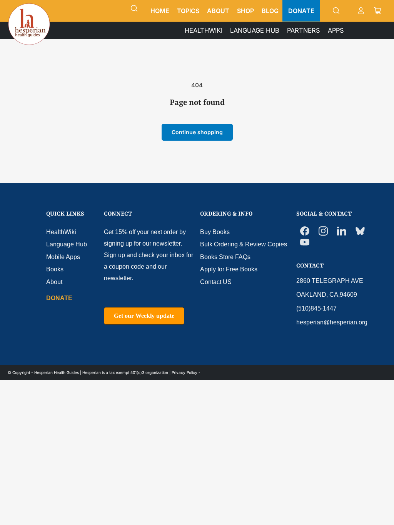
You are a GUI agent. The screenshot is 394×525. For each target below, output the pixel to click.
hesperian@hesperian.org (331, 322)
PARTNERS (303, 30)
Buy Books (215, 232)
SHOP (245, 11)
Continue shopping (197, 132)
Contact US (216, 282)
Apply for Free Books (228, 269)
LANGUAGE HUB (254, 30)
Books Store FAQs (225, 257)
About (54, 282)
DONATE (301, 11)
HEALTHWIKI (203, 30)
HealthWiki (61, 232)
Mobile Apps (63, 257)
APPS (336, 30)
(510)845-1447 (316, 308)
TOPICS (188, 11)
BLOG (270, 11)
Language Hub (66, 244)
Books (54, 269)
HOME (159, 11)
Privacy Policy (184, 372)
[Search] (134, 8)
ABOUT (218, 11)
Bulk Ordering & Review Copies (243, 244)
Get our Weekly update (144, 315)
